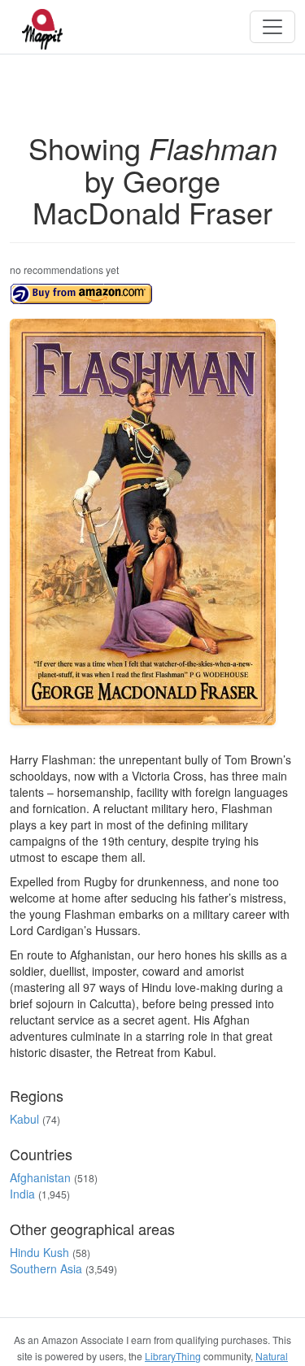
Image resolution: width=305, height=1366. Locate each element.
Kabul (24, 1119)
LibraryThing (173, 1356)
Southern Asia (46, 1268)
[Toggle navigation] (272, 27)
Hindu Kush (39, 1252)
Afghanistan (40, 1177)
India (22, 1193)
